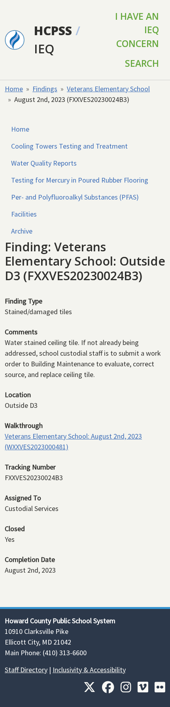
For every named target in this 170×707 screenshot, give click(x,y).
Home (14, 88)
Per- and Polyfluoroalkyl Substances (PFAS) (75, 197)
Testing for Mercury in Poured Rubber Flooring (79, 180)
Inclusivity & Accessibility (89, 669)
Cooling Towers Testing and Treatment (69, 146)
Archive (21, 231)
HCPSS (53, 30)
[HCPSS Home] (15, 39)
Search (142, 63)
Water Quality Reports (44, 163)
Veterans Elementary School (108, 88)
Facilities (24, 214)
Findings (44, 88)
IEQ (44, 48)
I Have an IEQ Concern (137, 30)
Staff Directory (26, 669)
